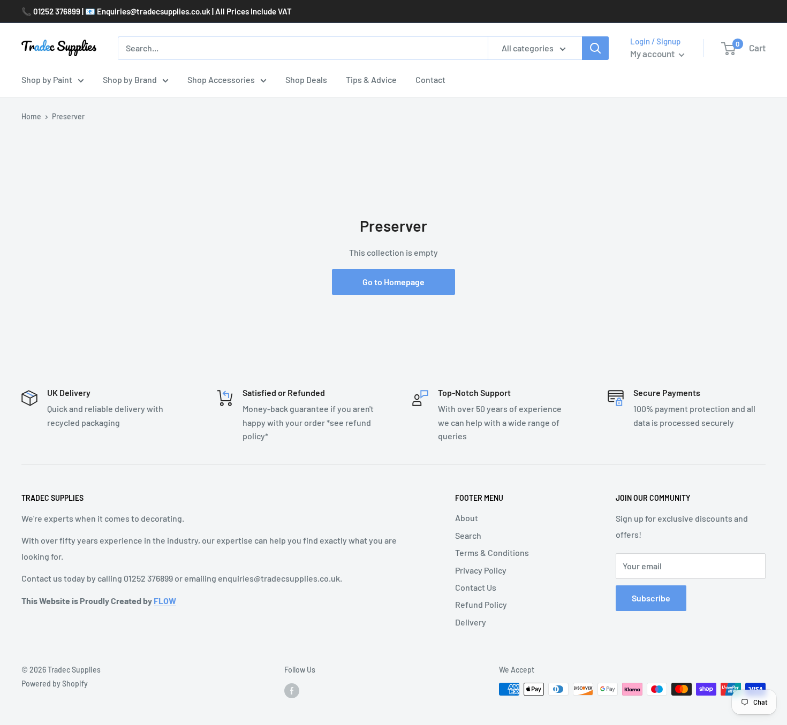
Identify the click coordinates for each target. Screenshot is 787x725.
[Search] (595, 48)
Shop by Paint (46, 79)
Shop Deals (306, 79)
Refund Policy (481, 604)
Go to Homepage (393, 282)
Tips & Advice (371, 79)
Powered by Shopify (54, 683)
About (466, 518)
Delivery (470, 622)
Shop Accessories (221, 79)
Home (31, 116)
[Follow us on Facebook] (291, 690)
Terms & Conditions (492, 552)
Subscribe (651, 598)
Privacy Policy (480, 570)
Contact (430, 79)
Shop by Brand (130, 79)
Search (468, 535)
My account (653, 53)
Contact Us (475, 587)
